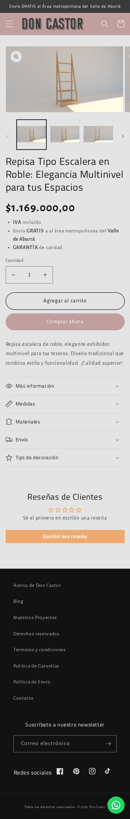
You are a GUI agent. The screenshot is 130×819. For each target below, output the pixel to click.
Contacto (23, 698)
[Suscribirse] (108, 743)
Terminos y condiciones (39, 649)
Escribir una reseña (65, 536)
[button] (9, 24)
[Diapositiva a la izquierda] (7, 136)
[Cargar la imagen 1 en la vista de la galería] (31, 134)
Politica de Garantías (36, 665)
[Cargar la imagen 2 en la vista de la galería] (65, 134)
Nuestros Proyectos (35, 617)
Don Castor (97, 807)
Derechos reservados (36, 633)
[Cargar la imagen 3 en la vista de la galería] (98, 134)
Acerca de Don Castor (37, 585)
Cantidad (15, 260)
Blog (18, 601)
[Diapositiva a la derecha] (122, 136)
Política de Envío (31, 681)
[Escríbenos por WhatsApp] (116, 805)
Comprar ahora (64, 321)
